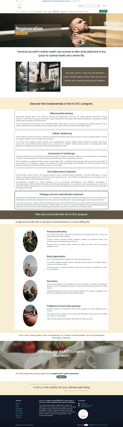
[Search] (99, 6)
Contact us (103, 11)
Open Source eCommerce (100, 425)
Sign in (104, 6)
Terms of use (19, 413)
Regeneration (19, 408)
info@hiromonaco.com (87, 405)
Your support (19, 412)
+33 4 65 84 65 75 (76, 1)
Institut (17, 407)
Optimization (19, 410)
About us (18, 403)
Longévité (18, 417)
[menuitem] (18, 11)
